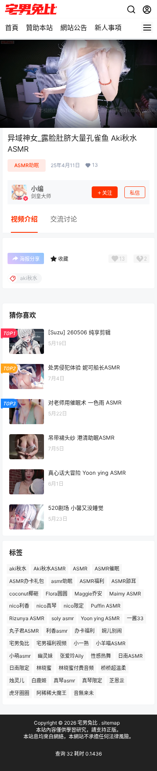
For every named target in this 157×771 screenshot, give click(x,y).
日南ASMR (130, 656)
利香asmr (56, 631)
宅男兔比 (19, 643)
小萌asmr (20, 656)
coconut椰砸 (24, 593)
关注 (107, 193)
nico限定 (74, 606)
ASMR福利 (92, 581)
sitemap (110, 723)
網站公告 (73, 27)
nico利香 (19, 606)
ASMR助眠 (26, 165)
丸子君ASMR (24, 631)
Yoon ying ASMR (100, 618)
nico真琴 (46, 606)
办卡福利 (85, 631)
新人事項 (108, 27)
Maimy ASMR (125, 593)
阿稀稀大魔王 (51, 693)
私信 (135, 193)
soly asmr (62, 618)
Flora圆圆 (56, 593)
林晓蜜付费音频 (76, 668)
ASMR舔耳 (123, 581)
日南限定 (19, 668)
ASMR (80, 568)
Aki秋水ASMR (49, 568)
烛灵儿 (16, 680)
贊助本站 (39, 27)
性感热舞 (101, 656)
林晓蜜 (43, 668)
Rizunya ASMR (26, 618)
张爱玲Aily (72, 656)
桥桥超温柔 (113, 668)
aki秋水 (17, 568)
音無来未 (84, 693)
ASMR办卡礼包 (26, 581)
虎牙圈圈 (19, 693)
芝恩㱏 (116, 680)
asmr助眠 (61, 581)
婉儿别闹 (112, 631)
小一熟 (81, 643)
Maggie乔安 (88, 593)
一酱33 (135, 618)
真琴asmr (64, 680)
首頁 (11, 27)
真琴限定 (92, 680)
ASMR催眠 (107, 568)
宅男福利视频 (51, 643)
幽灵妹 (45, 656)
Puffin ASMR (106, 606)
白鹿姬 (38, 680)
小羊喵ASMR (111, 643)
